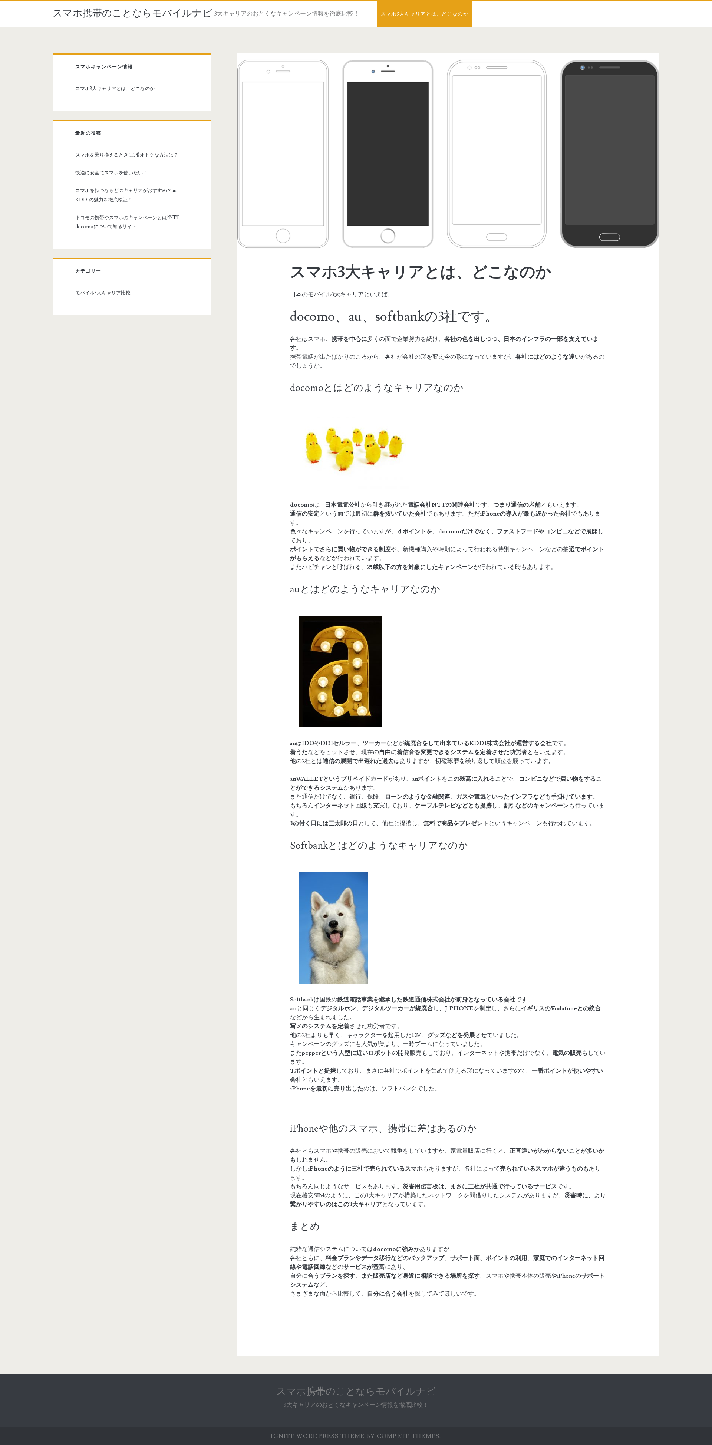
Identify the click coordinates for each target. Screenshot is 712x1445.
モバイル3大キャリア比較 (103, 293)
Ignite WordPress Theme (318, 1436)
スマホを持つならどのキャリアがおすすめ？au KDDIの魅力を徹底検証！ (126, 195)
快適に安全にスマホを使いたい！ (111, 173)
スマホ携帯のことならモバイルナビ (132, 13)
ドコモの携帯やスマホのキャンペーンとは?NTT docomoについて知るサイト (129, 222)
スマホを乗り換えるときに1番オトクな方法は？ (126, 155)
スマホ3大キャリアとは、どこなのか (424, 14)
